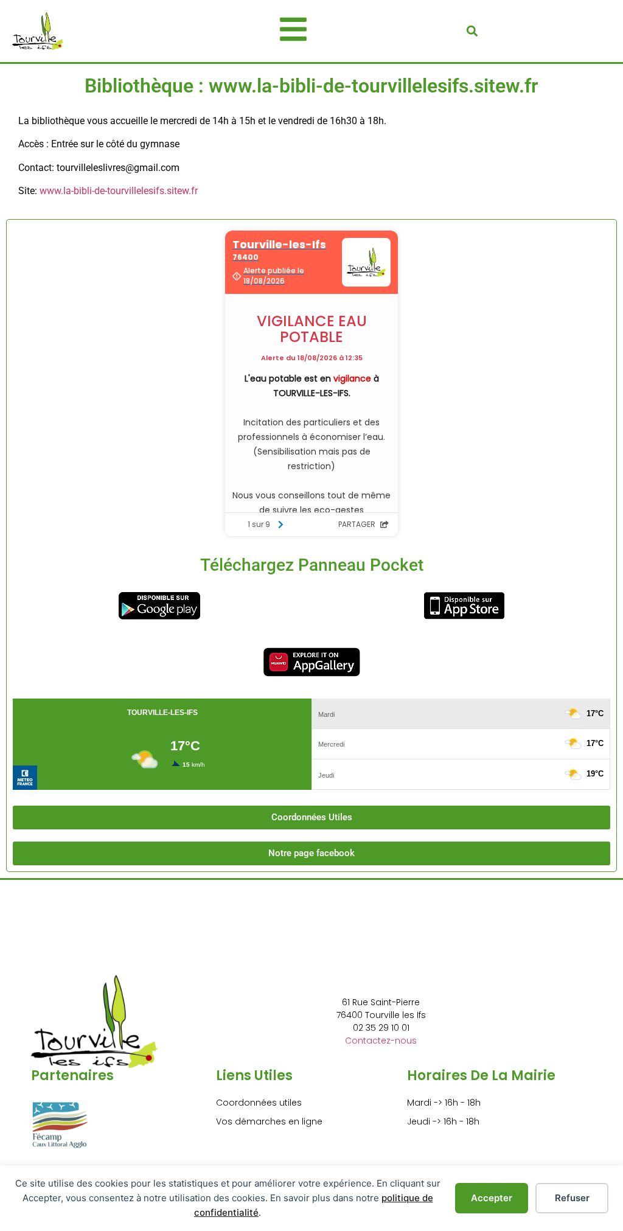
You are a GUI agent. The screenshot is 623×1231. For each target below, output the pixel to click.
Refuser (572, 1198)
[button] (472, 31)
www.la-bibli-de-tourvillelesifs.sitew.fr (119, 191)
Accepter (491, 1198)
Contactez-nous (381, 1040)
